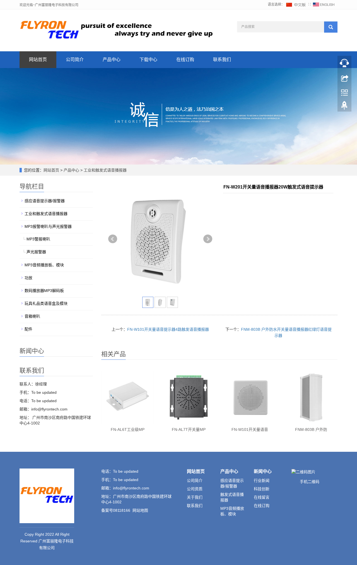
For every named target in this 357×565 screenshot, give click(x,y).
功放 (28, 278)
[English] (324, 4)
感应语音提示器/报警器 (45, 201)
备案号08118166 (115, 510)
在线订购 (185, 59)
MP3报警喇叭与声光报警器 (48, 226)
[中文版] (296, 4)
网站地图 (140, 510)
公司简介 (75, 59)
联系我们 (222, 59)
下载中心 (148, 59)
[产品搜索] (330, 27)
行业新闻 (261, 480)
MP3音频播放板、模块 (44, 265)
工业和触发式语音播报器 (105, 170)
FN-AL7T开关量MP (189, 429)
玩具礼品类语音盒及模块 (46, 303)
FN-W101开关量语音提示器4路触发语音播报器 (168, 329)
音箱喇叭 (32, 316)
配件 (28, 329)
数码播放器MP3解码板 (44, 290)
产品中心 (111, 59)
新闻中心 (263, 471)
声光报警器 (36, 252)
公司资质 (194, 489)
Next (207, 239)
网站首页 (38, 59)
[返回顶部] (344, 107)
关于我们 (194, 497)
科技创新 (261, 489)
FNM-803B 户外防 (311, 429)
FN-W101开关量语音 (249, 429)
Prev (112, 239)
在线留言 (261, 497)
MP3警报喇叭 (38, 239)
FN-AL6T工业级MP (127, 429)
